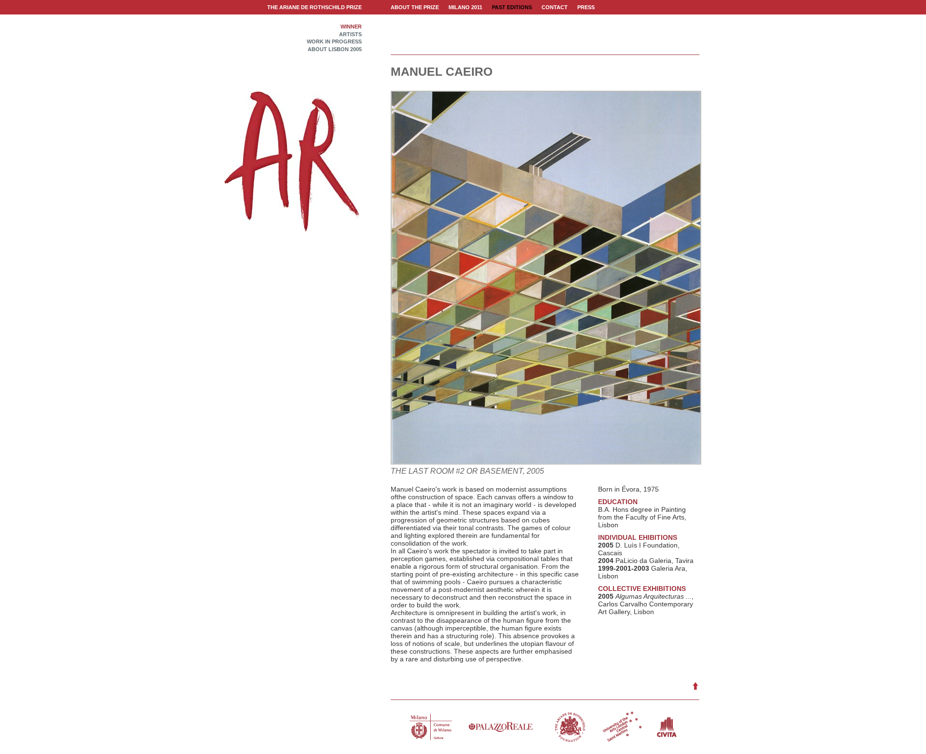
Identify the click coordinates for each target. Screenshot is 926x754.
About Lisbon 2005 (335, 49)
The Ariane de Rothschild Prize (314, 7)
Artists (350, 34)
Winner (351, 26)
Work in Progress (334, 41)
